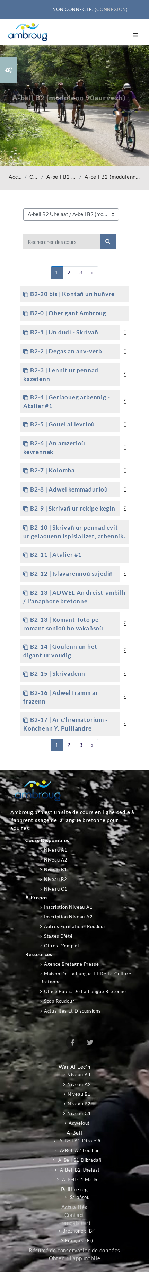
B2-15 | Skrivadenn (57, 673)
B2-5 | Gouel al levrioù (62, 424)
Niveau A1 (56, 850)
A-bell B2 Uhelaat (61, 177)
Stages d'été (58, 936)
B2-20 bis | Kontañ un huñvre (72, 294)
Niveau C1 (56, 889)
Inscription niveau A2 (68, 916)
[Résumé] (126, 332)
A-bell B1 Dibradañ (79, 1160)
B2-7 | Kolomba (52, 470)
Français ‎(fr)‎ (74, 1223)
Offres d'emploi (61, 945)
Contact (74, 1215)
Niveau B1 (55, 869)
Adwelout (79, 1123)
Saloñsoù (79, 1197)
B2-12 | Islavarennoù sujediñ (71, 573)
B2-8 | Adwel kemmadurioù (69, 489)
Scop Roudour (59, 1001)
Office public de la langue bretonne (85, 991)
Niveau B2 (55, 879)
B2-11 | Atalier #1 (56, 554)
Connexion (111, 9)
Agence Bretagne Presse (71, 964)
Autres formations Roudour (75, 926)
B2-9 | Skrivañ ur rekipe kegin (72, 508)
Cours (33, 177)
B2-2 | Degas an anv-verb (66, 351)
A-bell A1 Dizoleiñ (79, 1140)
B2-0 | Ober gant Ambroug (68, 313)
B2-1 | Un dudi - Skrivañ (64, 332)
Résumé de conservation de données (74, 1250)
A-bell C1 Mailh (79, 1179)
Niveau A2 (56, 860)
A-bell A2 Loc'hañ (79, 1150)
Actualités (74, 1207)
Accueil (15, 177)
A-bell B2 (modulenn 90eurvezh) (112, 177)
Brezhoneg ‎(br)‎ (79, 1231)
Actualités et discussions (72, 1011)
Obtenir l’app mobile (74, 1258)
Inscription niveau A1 (68, 907)
